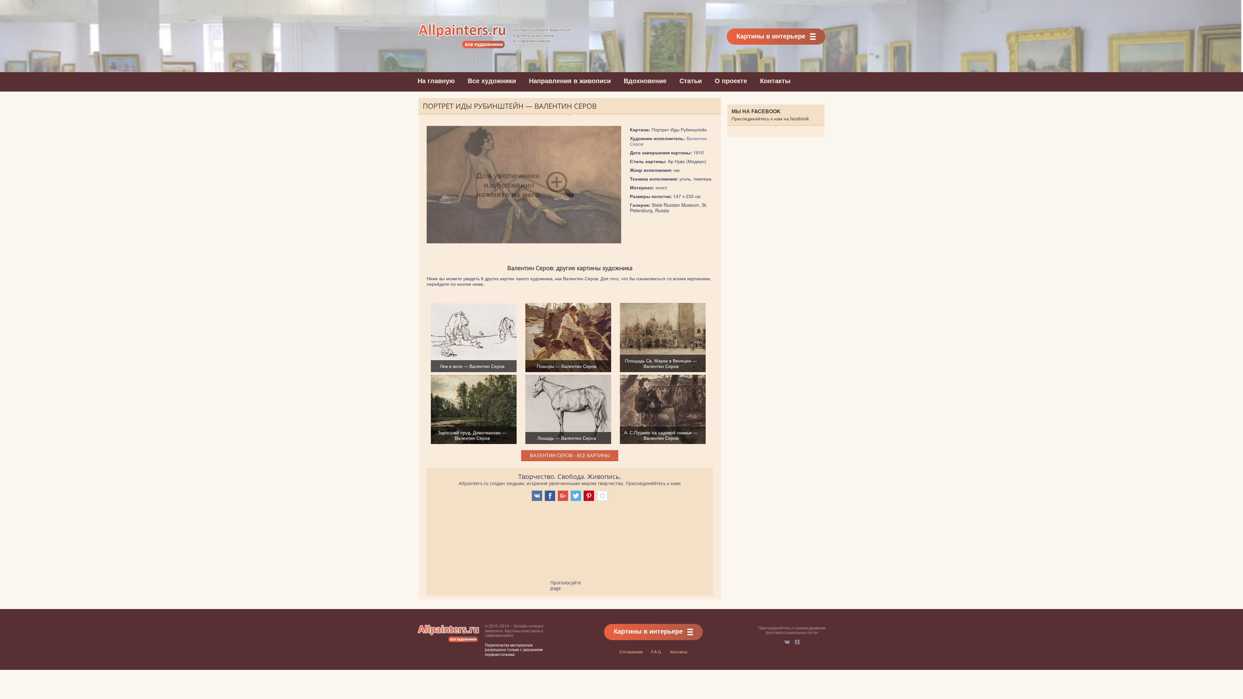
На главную (436, 80)
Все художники (492, 80)
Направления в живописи (570, 80)
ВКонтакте (787, 642)
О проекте (731, 80)
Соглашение (631, 651)
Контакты (775, 80)
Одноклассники (797, 642)
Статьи (690, 80)
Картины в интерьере (770, 35)
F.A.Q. (656, 651)
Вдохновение (645, 80)
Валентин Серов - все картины (570, 455)
